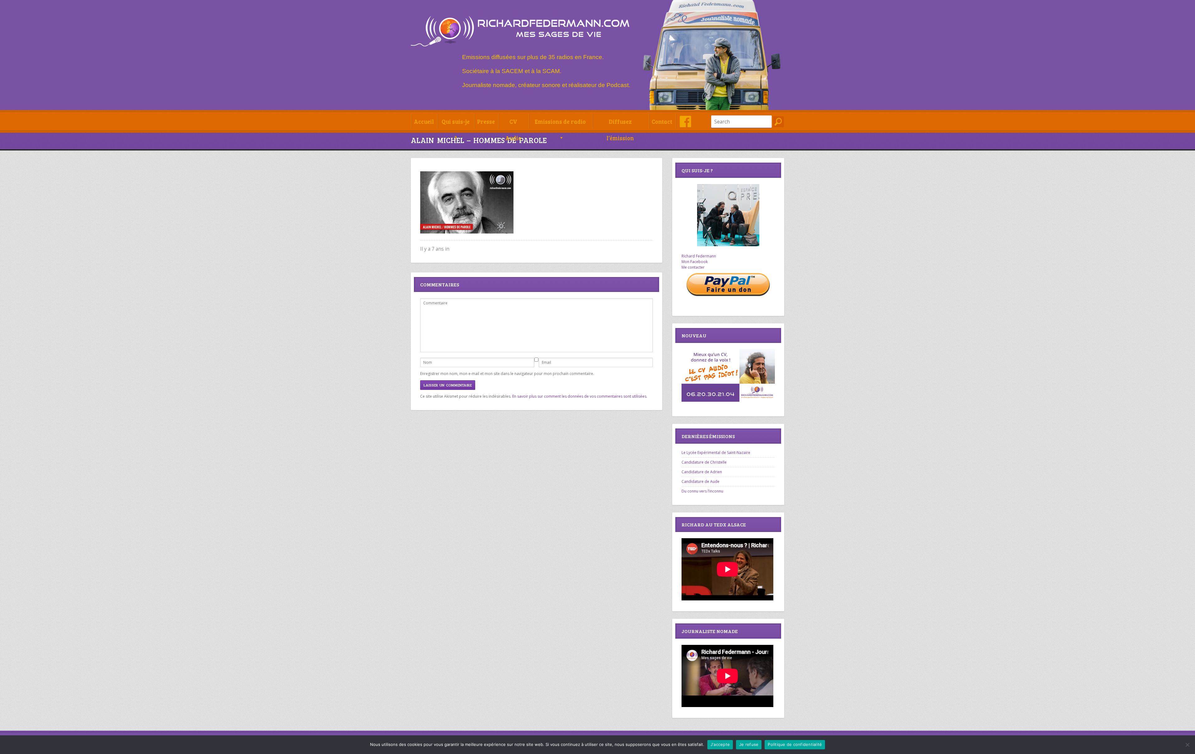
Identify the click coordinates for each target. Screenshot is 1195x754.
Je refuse (748, 744)
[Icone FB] (685, 121)
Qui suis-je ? (456, 124)
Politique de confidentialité (795, 744)
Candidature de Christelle (704, 462)
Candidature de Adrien (702, 471)
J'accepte (720, 744)
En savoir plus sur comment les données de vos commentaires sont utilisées (579, 396)
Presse (486, 121)
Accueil (424, 121)
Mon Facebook (695, 261)
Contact (662, 121)
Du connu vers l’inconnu (702, 491)
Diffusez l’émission (620, 124)
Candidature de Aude (700, 481)
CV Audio (513, 124)
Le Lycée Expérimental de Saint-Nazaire (716, 452)
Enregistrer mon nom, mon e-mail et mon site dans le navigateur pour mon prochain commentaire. (507, 373)
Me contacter (693, 267)
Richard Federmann (699, 256)
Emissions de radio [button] (560, 121)
